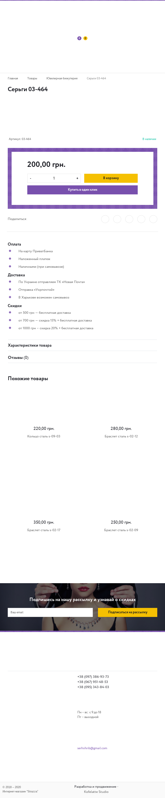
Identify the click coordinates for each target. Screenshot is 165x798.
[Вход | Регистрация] (72, 53)
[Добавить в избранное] (69, 120)
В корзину (111, 178)
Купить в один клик (82, 190)
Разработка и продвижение (95, 786)
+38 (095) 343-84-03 (93, 687)
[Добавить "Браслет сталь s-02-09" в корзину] (89, 552)
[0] (78, 53)
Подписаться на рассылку (127, 612)
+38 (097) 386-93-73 (93, 676)
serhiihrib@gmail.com (92, 748)
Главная (13, 78)
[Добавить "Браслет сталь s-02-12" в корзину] (89, 458)
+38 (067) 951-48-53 (92, 682)
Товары (32, 78)
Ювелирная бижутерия (62, 78)
